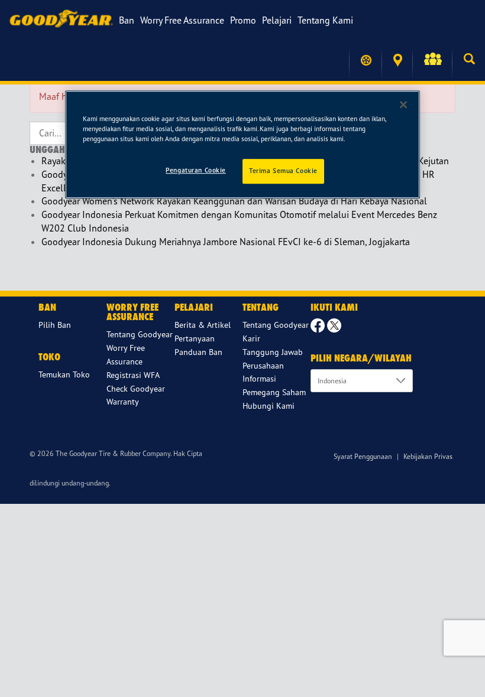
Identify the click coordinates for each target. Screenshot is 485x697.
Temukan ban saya (365, 60)
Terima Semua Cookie (283, 171)
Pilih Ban (54, 325)
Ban (126, 20)
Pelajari (277, 20)
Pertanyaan (194, 338)
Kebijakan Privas (427, 456)
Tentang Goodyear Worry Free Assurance (139, 347)
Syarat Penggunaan (363, 456)
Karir (251, 338)
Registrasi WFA (133, 375)
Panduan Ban (198, 352)
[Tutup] (403, 105)
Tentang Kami (325, 20)
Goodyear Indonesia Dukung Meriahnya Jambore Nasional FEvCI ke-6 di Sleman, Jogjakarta (225, 241)
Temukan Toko (396, 60)
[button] (432, 60)
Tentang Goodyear (275, 325)
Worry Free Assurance (182, 20)
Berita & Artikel (202, 325)
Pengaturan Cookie (196, 170)
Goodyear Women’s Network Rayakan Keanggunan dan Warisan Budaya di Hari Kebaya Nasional (234, 201)
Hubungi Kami (268, 405)
